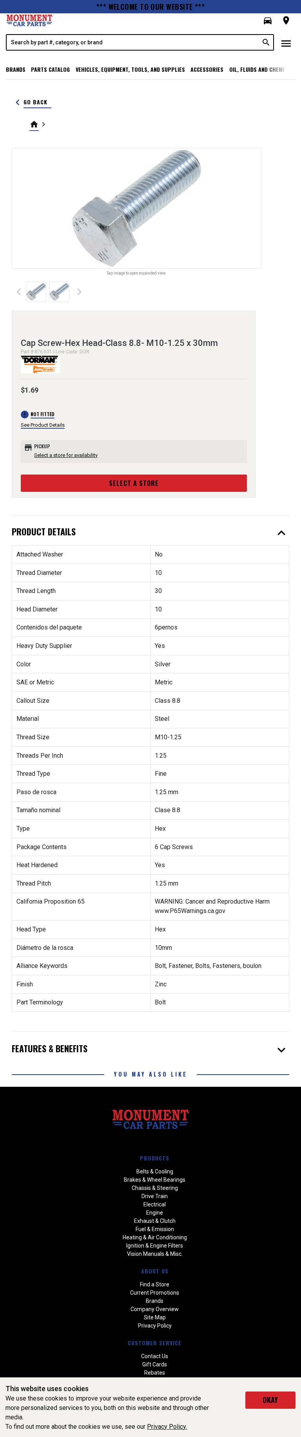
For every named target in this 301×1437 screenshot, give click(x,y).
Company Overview (155, 1309)
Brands (15, 69)
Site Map (155, 1317)
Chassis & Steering (155, 1188)
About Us (155, 1271)
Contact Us (154, 1356)
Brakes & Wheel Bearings (154, 1180)
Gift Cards (154, 1364)
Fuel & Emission (155, 1229)
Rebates (154, 1373)
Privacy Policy (155, 1325)
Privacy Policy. (167, 1426)
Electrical (154, 1204)
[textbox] (133, 42)
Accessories (206, 69)
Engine (154, 1213)
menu (286, 43)
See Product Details (43, 425)
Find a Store (154, 1284)
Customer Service (154, 1343)
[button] (267, 20)
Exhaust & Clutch (155, 1221)
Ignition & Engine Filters (154, 1245)
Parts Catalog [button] (50, 69)
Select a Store (134, 483)
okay (270, 1400)
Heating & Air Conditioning (155, 1237)
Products (154, 1158)
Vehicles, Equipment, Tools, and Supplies (130, 69)
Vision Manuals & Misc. (155, 1254)
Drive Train (154, 1196)
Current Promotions (154, 1293)
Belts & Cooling (154, 1171)
